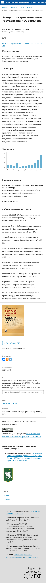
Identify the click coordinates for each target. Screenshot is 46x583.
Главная (5, 8)
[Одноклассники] (7, 359)
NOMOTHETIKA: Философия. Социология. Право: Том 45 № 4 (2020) (24, 459)
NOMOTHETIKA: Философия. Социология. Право (26, 2)
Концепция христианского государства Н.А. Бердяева (24, 454)
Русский (7, 499)
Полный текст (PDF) (13, 343)
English (6, 496)
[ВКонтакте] (3, 359)
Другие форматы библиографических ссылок (21, 392)
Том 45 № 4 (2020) (25, 8)
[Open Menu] (2, 2)
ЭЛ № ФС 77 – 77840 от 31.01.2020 (23, 512)
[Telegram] (10, 359)
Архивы (14, 8)
